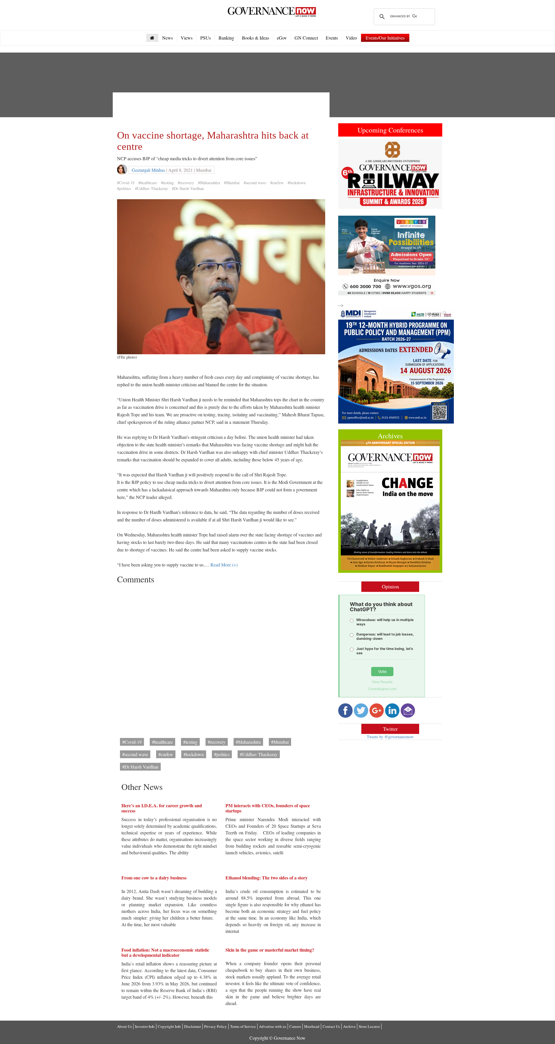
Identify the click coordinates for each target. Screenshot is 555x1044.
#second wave (255, 182)
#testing (167, 182)
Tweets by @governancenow (390, 736)
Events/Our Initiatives (385, 38)
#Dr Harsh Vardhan (188, 188)
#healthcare (147, 182)
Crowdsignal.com (382, 689)
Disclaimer (192, 1026)
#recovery (186, 182)
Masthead (311, 1026)
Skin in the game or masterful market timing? (269, 949)
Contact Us (331, 1026)
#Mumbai (232, 182)
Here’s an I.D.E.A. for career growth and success (161, 808)
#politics (124, 188)
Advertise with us (272, 1026)
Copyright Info (169, 1026)
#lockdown (297, 182)
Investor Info (145, 1026)
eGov (282, 38)
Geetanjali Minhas (148, 170)
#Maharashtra (209, 182)
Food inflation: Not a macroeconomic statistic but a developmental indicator (165, 952)
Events (332, 38)
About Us (124, 1026)
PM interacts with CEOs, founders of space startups (267, 808)
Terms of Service (243, 1026)
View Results (382, 682)
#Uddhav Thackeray (151, 188)
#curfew (277, 182)
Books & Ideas (255, 38)
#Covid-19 (125, 182)
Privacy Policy (215, 1026)
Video (351, 38)
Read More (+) (224, 565)
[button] (346, 174)
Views (187, 38)
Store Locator (369, 1026)
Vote (382, 671)
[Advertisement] (222, 110)
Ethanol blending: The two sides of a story (266, 877)
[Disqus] (221, 659)
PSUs (205, 38)
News (167, 38)
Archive (349, 1026)
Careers (295, 1026)
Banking (226, 38)
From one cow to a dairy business (153, 877)
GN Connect (306, 38)
